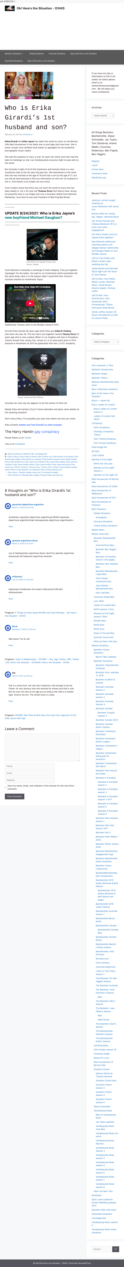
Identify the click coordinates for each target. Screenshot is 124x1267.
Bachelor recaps (99, 373)
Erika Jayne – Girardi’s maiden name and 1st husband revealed (33, 472)
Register (96, 161)
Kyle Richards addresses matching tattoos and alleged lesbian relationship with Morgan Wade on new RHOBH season (105, 247)
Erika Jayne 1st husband (34, 462)
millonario (17, 576)
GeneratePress (84, 1263)
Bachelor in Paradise (106, 778)
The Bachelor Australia (107, 985)
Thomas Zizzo (34, 467)
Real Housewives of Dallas (104, 486)
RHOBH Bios (100, 621)
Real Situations (99, 509)
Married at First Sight (102, 459)
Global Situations (36, 53)
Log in (95, 165)
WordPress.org (99, 177)
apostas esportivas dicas (25, 540)
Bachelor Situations (13, 53)
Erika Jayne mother (43, 464)
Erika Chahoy (13, 456)
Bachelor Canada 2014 (107, 720)
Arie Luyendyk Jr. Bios (102, 365)
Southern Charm (102, 1069)
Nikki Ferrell (103, 1019)
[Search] (115, 1249)
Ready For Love (101, 1058)
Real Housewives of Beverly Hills (21, 454)
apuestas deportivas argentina (28, 504)
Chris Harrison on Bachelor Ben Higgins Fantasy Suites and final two (35, 475)
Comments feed (99, 173)
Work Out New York (103, 1191)
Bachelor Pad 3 (103, 832)
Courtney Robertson (106, 967)
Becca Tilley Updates (106, 657)
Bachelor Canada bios (102, 369)
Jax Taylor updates (105, 1122)
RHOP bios (99, 629)
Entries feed (97, 169)
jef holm (95, 451)
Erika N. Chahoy (20, 467)
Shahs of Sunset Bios (104, 633)
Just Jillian (99, 601)
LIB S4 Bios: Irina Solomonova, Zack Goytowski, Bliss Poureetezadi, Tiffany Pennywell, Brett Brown (103, 301)
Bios (100, 997)
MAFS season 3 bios (104, 609)
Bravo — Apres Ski (101, 400)
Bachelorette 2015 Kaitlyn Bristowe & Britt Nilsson (107, 883)
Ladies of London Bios (105, 605)
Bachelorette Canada (106, 925)
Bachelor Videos (100, 378)
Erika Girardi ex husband (31, 459)
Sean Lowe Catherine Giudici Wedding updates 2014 (104, 1202)
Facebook (20, 444)
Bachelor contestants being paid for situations (106, 756)
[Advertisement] (62, 32)
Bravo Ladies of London (103, 404)
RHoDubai (96, 1195)
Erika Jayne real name (61, 464)
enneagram (101, 517)
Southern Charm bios (106, 1080)
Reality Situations (100, 645)
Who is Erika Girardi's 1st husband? (25, 470)
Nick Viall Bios (102, 593)
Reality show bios (100, 534)
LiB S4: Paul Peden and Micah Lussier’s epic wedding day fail (103, 261)
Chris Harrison (103, 963)
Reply (11, 526)
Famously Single (102, 1054)
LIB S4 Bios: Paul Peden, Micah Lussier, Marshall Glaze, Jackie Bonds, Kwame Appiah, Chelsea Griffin (104, 285)
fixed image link (99, 447)
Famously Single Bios (104, 597)
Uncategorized (41, 454)
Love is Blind (98, 455)
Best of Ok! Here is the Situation (41, 61)
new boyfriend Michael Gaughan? (33, 217)
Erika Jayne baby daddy (55, 462)
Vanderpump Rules (103, 1110)
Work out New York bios (105, 641)
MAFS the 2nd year (103, 463)
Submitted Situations (14, 61)
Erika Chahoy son (44, 456)
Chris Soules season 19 (105, 1049)
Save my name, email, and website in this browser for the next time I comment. (41, 787)
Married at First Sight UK (106, 475)
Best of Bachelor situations (105, 389)
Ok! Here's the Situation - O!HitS (41, 8)
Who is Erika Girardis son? (51, 470)
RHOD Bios (99, 625)
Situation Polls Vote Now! (104, 1210)
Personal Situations (57, 53)
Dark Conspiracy (102, 427)
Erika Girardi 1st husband (63, 456)
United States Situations (105, 525)
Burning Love (102, 958)
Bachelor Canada (104, 708)
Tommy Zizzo (46, 467)
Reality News (98, 530)
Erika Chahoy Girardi (28, 456)
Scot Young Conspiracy (105, 439)
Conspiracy (97, 423)
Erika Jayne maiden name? (24, 464)
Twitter (27, 438)
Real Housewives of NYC (104, 497)
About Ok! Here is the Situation (83, 53)
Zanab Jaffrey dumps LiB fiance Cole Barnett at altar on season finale (105, 315)
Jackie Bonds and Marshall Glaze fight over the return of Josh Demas (105, 271)
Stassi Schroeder (102, 1106)
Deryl (14, 626)
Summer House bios (103, 637)
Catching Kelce (101, 1045)
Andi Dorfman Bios (105, 545)
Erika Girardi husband (51, 459)
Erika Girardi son (17, 462)
